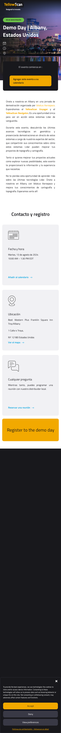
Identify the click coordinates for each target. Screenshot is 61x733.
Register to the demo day (30, 429)
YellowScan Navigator (17, 113)
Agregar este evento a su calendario (26, 80)
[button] (56, 681)
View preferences (30, 722)
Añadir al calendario (18, 277)
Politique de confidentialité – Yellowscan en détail (30, 729)
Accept (30, 706)
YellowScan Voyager (36, 109)
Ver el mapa (14, 342)
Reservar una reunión (19, 407)
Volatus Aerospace (45, 105)
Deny (30, 714)
